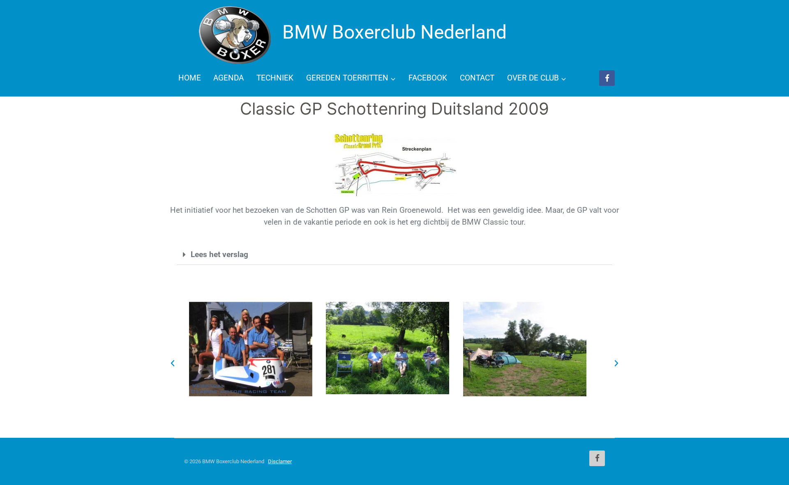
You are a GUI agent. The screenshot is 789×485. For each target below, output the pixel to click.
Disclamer (280, 461)
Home (189, 78)
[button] (394, 254)
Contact (477, 78)
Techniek (274, 78)
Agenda (228, 78)
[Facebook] (607, 78)
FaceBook (427, 78)
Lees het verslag (219, 254)
